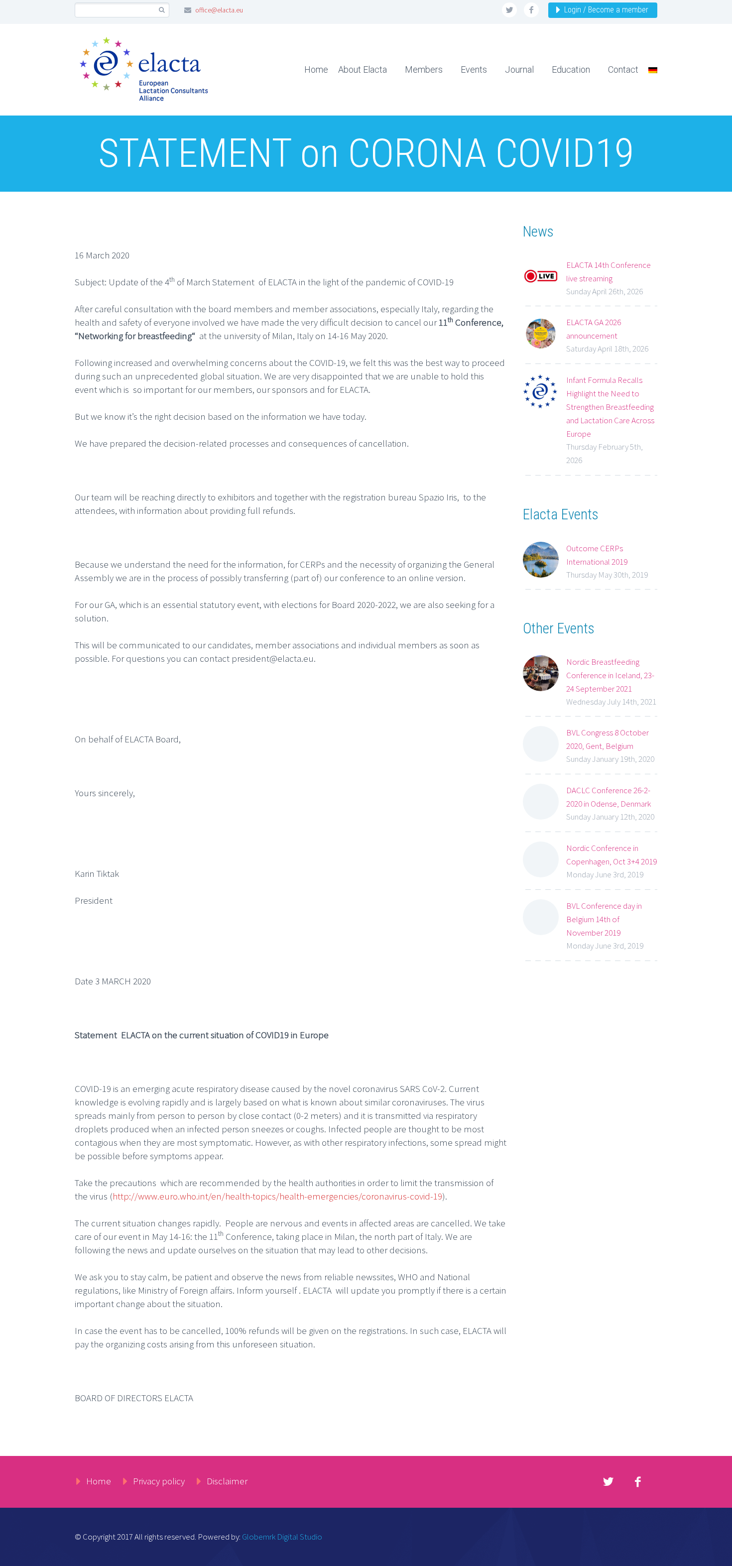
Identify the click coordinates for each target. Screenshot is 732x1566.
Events (474, 69)
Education (571, 69)
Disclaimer (227, 1481)
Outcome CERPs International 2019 (596, 555)
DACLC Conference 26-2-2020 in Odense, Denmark (608, 797)
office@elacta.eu (219, 9)
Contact (623, 69)
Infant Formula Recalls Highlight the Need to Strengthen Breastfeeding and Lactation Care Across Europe (610, 406)
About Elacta (362, 69)
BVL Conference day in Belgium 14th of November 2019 (604, 919)
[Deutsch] (648, 69)
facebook (531, 9)
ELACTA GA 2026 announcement (593, 329)
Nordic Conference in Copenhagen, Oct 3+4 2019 (611, 855)
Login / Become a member (606, 9)
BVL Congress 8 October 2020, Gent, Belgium (607, 739)
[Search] (161, 10)
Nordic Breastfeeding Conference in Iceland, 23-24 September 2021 (610, 675)
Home (316, 69)
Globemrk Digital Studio (282, 1536)
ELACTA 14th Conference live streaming (608, 271)
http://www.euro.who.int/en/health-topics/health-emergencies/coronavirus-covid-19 (277, 1196)
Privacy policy (159, 1481)
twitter (509, 9)
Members (424, 69)
